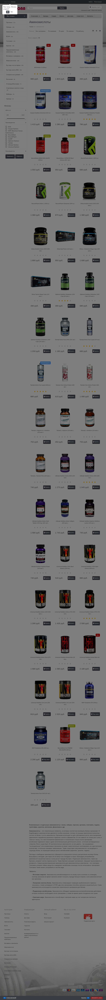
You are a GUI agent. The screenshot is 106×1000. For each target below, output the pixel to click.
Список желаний (11, 998)
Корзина (83, 998)
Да (8, 12)
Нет (12, 12)
